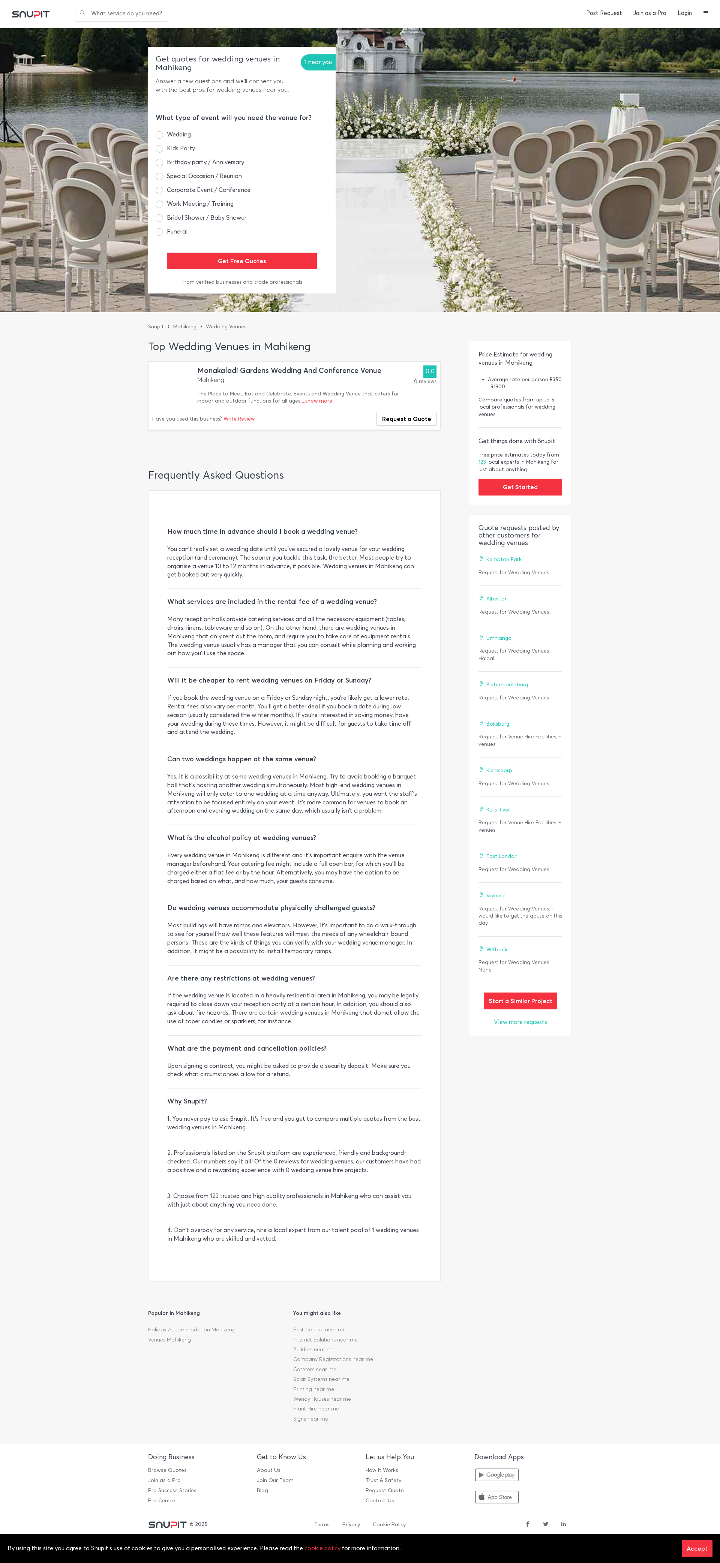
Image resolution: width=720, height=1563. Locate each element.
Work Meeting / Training (200, 203)
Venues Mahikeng (169, 1340)
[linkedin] (563, 1525)
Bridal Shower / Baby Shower (206, 217)
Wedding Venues (226, 326)
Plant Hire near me (316, 1409)
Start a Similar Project (520, 1001)
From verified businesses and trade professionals (242, 282)
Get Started (520, 487)
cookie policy (322, 1548)
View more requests (520, 1022)
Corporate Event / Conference (208, 189)
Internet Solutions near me (325, 1340)
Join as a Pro (649, 13)
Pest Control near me (319, 1329)
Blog (262, 1490)
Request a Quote (406, 418)
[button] (706, 13)
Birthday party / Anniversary (205, 162)
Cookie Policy (389, 1524)
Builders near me (313, 1349)
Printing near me (313, 1389)
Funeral (177, 231)
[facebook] (527, 1525)
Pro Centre (161, 1500)
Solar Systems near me (321, 1379)
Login (685, 13)
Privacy (351, 1524)
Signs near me (310, 1419)
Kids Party (181, 148)
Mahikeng (184, 326)
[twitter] (545, 1525)
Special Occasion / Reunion (204, 176)
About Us (268, 1470)
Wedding (179, 134)
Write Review (239, 419)
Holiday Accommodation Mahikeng (192, 1329)
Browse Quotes (167, 1470)
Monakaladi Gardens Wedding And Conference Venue (289, 370)
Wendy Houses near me (322, 1399)
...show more (317, 401)
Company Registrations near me (333, 1359)
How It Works (382, 1470)
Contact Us (380, 1500)
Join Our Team (275, 1480)
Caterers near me (314, 1369)
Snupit (156, 326)
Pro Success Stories (172, 1490)
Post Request (604, 13)
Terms (322, 1524)
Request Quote (385, 1490)
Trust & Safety (383, 1480)
